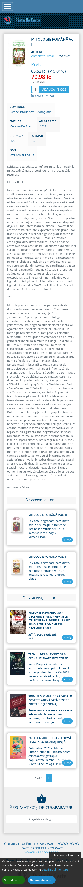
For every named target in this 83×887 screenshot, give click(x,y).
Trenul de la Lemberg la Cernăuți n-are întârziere (48, 656)
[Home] (22, 23)
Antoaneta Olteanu (43, 56)
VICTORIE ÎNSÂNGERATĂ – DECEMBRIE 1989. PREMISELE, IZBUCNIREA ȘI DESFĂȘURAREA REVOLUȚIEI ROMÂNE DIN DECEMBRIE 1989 (49, 620)
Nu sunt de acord (41, 880)
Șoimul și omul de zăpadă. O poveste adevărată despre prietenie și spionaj (50, 700)
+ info (67, 540)
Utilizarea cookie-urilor (65, 855)
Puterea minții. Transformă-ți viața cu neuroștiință (50, 740)
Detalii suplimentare (54, 869)
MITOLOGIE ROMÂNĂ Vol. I (47, 557)
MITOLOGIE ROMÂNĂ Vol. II (47, 515)
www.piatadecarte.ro (42, 852)
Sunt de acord (13, 880)
